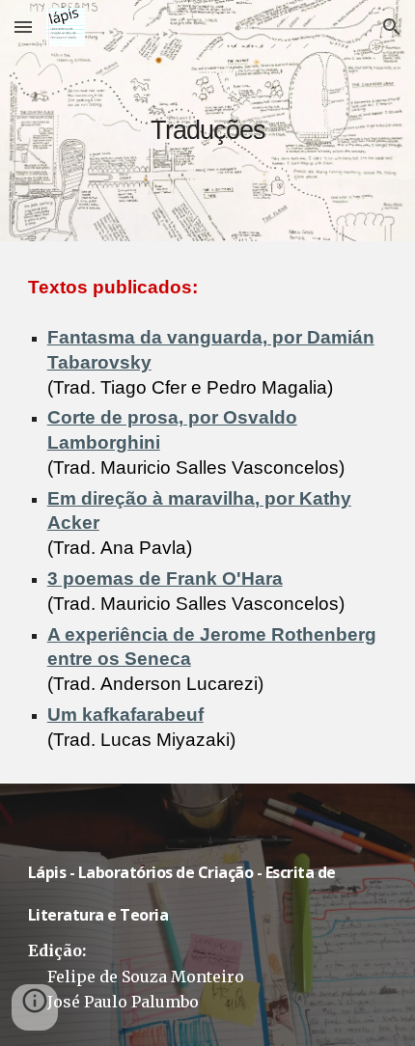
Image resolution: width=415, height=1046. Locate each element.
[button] (23, 26)
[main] (208, 120)
